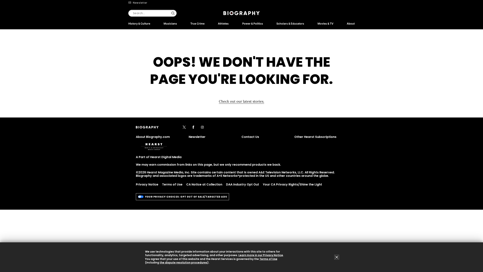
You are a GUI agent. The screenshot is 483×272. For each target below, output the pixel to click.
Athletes (223, 23)
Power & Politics (252, 23)
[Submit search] (173, 13)
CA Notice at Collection (204, 184)
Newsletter (140, 2)
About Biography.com (153, 137)
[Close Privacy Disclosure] (336, 257)
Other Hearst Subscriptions (315, 137)
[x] (184, 127)
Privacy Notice (147, 184)
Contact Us (250, 137)
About (351, 23)
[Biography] (241, 13)
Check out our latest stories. (241, 101)
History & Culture (139, 23)
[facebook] (193, 127)
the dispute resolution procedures (183, 262)
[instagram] (202, 127)
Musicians (170, 23)
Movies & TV (325, 23)
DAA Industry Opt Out (242, 184)
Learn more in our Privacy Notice (260, 255)
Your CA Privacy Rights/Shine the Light (292, 184)
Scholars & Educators (290, 23)
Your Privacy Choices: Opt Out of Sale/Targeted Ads (186, 196)
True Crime (197, 23)
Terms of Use (172, 184)
